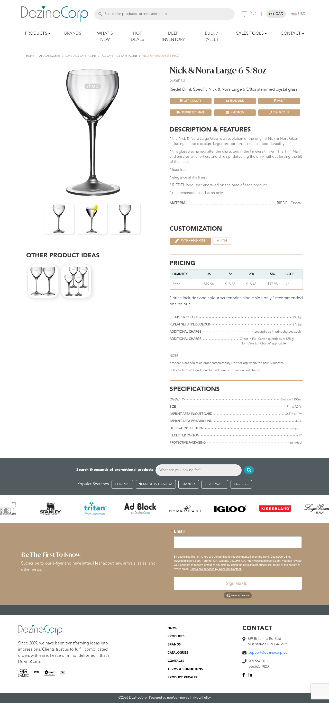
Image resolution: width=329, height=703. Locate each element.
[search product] (100, 14)
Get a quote (192, 101)
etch (222, 241)
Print (281, 101)
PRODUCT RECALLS (182, 677)
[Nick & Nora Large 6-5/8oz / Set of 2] (43, 281)
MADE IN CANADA (157, 484)
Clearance (241, 484)
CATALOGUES (178, 652)
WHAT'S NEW (105, 37)
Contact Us (280, 112)
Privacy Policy (201, 697)
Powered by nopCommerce (169, 697)
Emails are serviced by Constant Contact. (216, 569)
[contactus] (249, 14)
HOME (172, 628)
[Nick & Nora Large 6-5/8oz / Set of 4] (76, 281)
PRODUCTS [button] (36, 34)
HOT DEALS (137, 37)
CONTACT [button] (291, 34)
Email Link (236, 101)
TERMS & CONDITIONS (185, 669)
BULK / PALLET (211, 37)
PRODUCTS (176, 636)
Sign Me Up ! (238, 583)
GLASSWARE (215, 484)
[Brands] (164, 508)
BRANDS (72, 34)
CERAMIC (122, 484)
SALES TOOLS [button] (250, 34)
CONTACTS (176, 661)
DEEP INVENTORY (173, 37)
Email (179, 531)
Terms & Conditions (194, 370)
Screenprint (193, 241)
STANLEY (189, 484)
